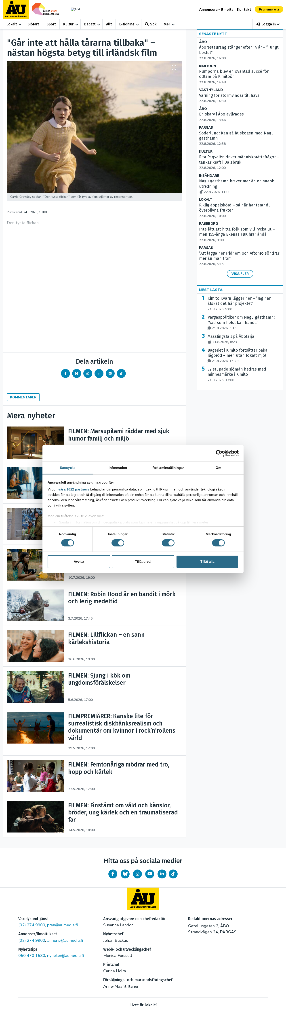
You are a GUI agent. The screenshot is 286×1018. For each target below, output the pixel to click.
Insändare (209, 176)
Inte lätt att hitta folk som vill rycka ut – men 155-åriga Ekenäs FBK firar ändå (237, 234)
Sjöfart (33, 24)
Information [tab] (118, 468)
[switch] (117, 542)
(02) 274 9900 (31, 925)
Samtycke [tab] (67, 468)
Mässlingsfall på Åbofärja (231, 339)
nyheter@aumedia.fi (65, 955)
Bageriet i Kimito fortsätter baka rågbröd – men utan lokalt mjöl (237, 355)
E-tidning (127, 24)
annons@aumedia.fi (65, 940)
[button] (268, 24)
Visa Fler (240, 274)
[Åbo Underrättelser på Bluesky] (125, 874)
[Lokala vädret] (73, 9)
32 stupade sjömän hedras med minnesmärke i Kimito (237, 374)
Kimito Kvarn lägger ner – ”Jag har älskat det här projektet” (239, 303)
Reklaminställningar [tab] (168, 468)
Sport (51, 24)
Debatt (90, 24)
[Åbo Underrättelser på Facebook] (112, 874)
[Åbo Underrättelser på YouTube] (149, 874)
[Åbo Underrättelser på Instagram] (137, 874)
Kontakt (244, 9)
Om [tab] (218, 468)
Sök (153, 24)
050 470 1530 (31, 955)
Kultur (68, 24)
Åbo (203, 42)
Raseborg (208, 224)
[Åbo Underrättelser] (143, 899)
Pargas (206, 128)
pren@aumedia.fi (62, 925)
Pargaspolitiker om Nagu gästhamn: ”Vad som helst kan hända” (241, 322)
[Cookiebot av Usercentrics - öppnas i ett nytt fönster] (219, 453)
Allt (109, 24)
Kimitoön (207, 66)
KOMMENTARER (23, 397)
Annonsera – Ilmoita (216, 9)
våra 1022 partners (73, 489)
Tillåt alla (207, 561)
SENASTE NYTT (213, 33)
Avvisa (79, 561)
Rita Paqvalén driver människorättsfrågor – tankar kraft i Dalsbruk (239, 162)
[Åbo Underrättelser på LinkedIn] (162, 874)
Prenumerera (269, 9)
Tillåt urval (143, 561)
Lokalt (11, 24)
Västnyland (211, 90)
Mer (167, 24)
